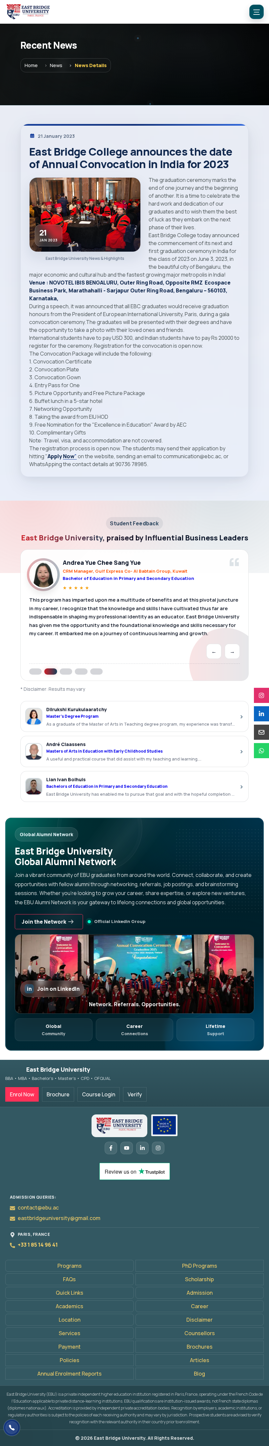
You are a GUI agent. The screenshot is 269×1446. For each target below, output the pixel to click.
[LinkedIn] (261, 713)
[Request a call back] (12, 1427)
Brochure (58, 1094)
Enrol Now (22, 1094)
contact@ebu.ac (38, 1207)
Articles (199, 1360)
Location (69, 1319)
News (56, 65)
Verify (135, 1094)
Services (69, 1333)
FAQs (69, 1279)
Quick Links (69, 1292)
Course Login (98, 1094)
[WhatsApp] (261, 750)
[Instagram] (261, 695)
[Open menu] (256, 12)
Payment (69, 1346)
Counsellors (199, 1333)
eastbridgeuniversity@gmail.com (59, 1218)
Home (31, 65)
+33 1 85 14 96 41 (38, 1244)
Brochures (200, 1346)
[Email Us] (261, 732)
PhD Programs (199, 1265)
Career (199, 1306)
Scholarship (199, 1279)
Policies (69, 1360)
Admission (200, 1292)
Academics (69, 1306)
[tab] (35, 666)
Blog (199, 1373)
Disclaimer (199, 1319)
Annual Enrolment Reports (69, 1373)
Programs (69, 1265)
